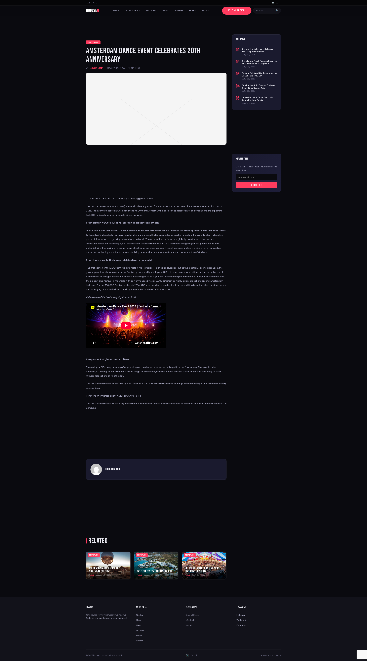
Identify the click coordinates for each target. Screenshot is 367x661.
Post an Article (92, 3)
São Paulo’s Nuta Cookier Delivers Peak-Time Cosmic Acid (258, 86)
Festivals (93, 42)
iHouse (92, 10)
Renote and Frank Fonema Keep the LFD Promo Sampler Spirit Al (259, 62)
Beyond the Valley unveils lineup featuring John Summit (257, 50)
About (189, 625)
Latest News (132, 10)
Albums (139, 640)
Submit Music (192, 615)
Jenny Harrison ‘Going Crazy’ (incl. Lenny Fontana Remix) (258, 98)
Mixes (192, 10)
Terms (278, 655)
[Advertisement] (183, 25)
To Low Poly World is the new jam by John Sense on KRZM (259, 74)
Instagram (241, 615)
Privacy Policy (267, 655)
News (138, 625)
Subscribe (256, 185)
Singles (139, 615)
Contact (190, 620)
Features (151, 10)
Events (179, 10)
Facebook (241, 625)
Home (116, 10)
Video (205, 10)
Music (165, 10)
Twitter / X (241, 620)
